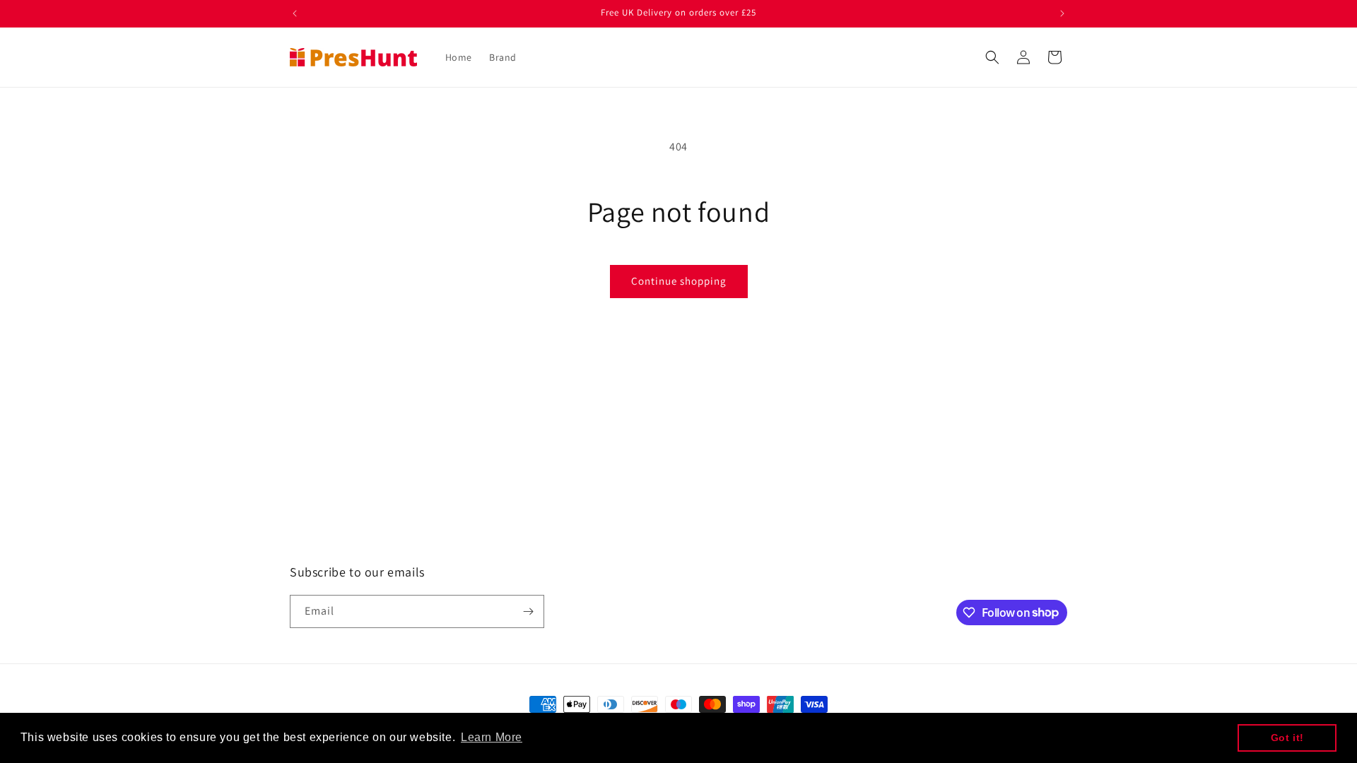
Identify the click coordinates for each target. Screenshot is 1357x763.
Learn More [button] (491, 737)
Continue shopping (679, 281)
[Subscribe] (528, 611)
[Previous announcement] (294, 13)
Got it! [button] (1287, 737)
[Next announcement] (1062, 13)
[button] (992, 57)
